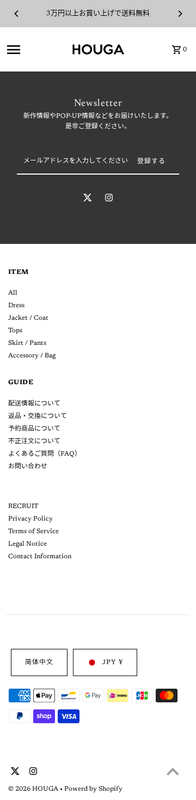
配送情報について (34, 404)
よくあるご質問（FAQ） (44, 454)
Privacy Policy (30, 519)
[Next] (179, 13)
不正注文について (34, 441)
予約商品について (34, 429)
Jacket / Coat (28, 318)
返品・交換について (37, 416)
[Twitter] (87, 200)
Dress (16, 305)
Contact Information (39, 556)
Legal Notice (27, 544)
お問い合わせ (27, 466)
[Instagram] (109, 200)
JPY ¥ (112, 662)
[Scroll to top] (173, 771)
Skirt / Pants (27, 343)
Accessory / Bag (32, 356)
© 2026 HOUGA (34, 789)
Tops (15, 330)
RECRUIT (23, 506)
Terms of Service (33, 531)
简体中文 (39, 662)
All (12, 293)
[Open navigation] (36, 49)
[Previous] (17, 13)
